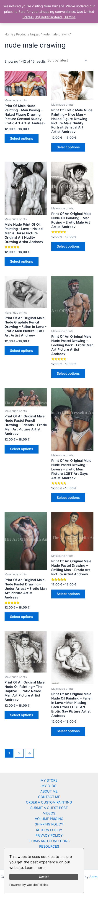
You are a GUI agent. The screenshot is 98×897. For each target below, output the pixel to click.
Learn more (34, 867)
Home (9, 34)
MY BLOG (49, 786)
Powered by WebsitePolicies (28, 884)
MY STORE (49, 780)
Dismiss (70, 17)
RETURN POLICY (49, 830)
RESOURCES (49, 846)
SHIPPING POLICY (49, 824)
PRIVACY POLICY (49, 835)
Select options (21, 138)
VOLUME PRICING (49, 819)
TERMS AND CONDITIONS (49, 841)
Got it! (44, 877)
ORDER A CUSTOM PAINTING (49, 802)
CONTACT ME (49, 797)
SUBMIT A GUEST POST (49, 808)
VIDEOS (49, 813)
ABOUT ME (49, 791)
